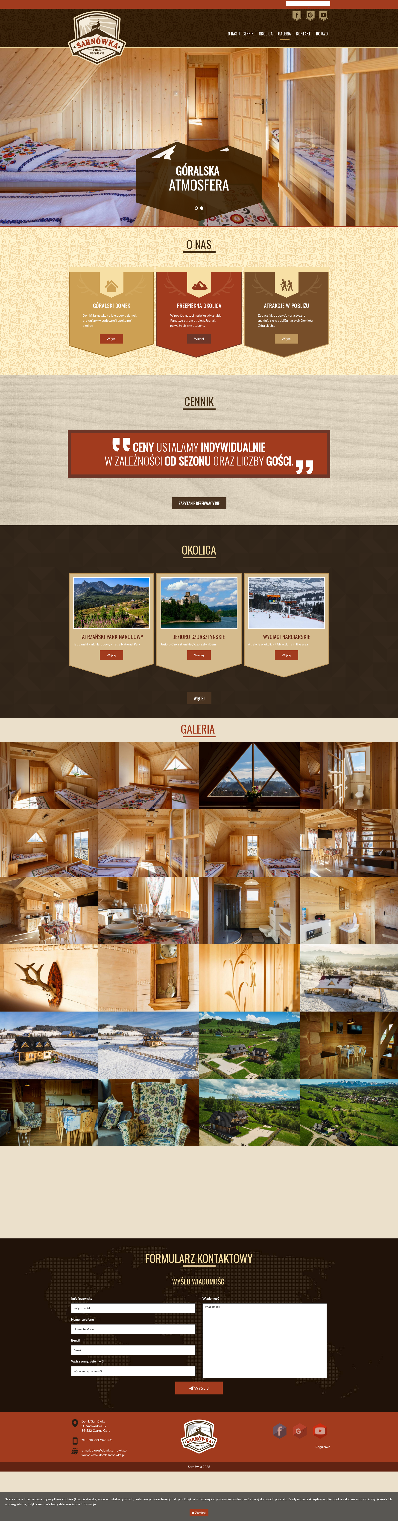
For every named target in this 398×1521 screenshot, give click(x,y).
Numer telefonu (82, 1319)
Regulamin (322, 1447)
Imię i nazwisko (81, 1298)
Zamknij (200, 1513)
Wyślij (201, 1388)
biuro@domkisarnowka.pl (109, 1450)
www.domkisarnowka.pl (108, 1455)
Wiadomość (210, 1298)
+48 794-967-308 (99, 1440)
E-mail (75, 1340)
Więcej (199, 698)
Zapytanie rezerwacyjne (199, 503)
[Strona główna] (97, 38)
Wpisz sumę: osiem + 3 (87, 1361)
